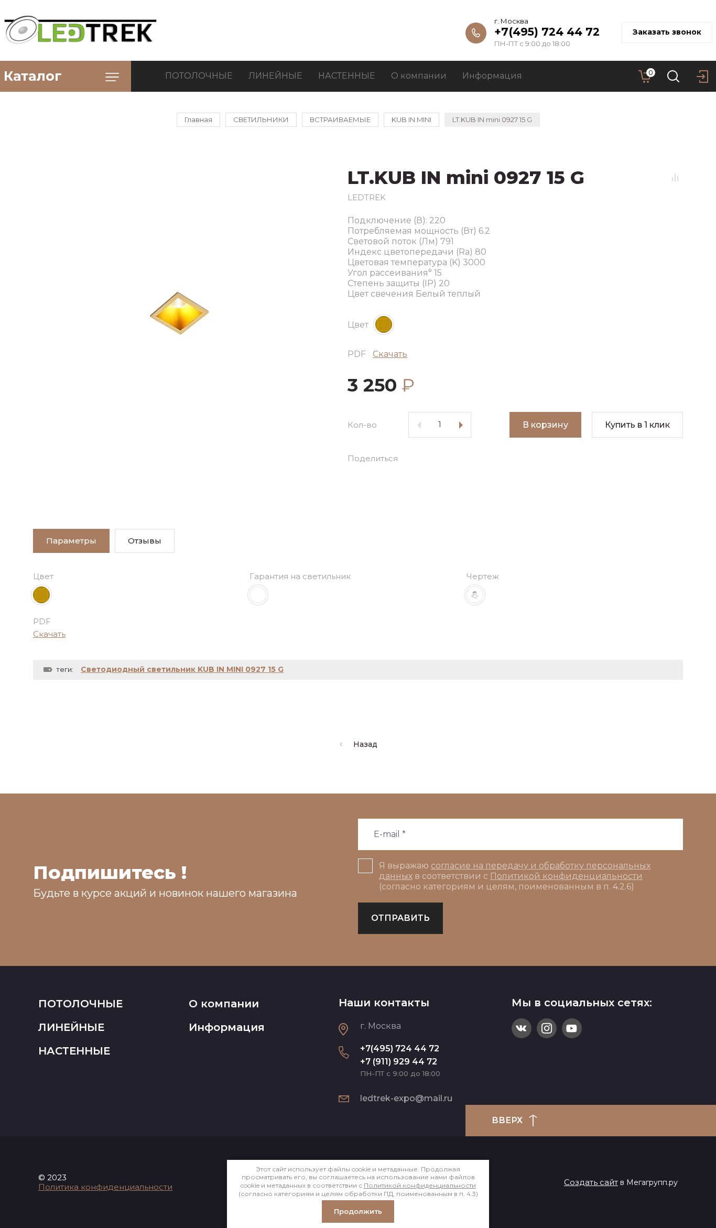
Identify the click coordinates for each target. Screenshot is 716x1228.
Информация (227, 1027)
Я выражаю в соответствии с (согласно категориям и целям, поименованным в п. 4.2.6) (514, 876)
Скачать (390, 354)
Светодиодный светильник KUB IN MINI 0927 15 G (182, 669)
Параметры (71, 541)
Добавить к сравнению (675, 177)
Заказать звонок (667, 32)
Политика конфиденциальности (105, 1187)
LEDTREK (367, 197)
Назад (365, 744)
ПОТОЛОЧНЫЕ (80, 1003)
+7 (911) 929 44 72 (398, 1062)
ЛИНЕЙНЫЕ (71, 1027)
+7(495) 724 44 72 (547, 31)
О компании (224, 1003)
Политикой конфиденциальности (566, 876)
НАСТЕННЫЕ (74, 1051)
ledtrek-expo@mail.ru (406, 1098)
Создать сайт (591, 1182)
